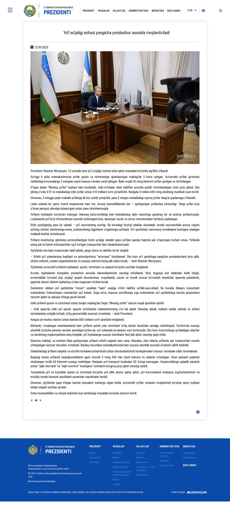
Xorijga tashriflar (120, 467)
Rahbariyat (164, 460)
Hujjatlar (119, 10)
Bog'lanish (173, 10)
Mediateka (158, 10)
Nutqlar (116, 479)
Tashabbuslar (142, 474)
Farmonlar (140, 453)
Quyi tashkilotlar (167, 465)
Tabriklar (116, 484)
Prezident (89, 10)
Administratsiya (138, 10)
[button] (43, 107)
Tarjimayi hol (94, 457)
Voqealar (103, 10)
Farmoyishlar (142, 462)
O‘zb (190, 10)
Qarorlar (139, 457)
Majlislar (116, 457)
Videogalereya (189, 457)
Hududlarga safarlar (121, 462)
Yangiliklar (117, 453)
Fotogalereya (189, 453)
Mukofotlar (94, 462)
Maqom (92, 453)
